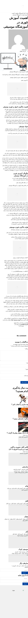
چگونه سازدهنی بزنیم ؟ (20, 419)
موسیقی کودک (23, 549)
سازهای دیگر (24, 563)
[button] (14, 327)
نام (27, 363)
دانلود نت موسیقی (17, 601)
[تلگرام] (16, 611)
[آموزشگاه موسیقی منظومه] (23, 6)
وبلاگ (21, 603)
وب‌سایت (26, 375)
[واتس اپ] (12, 611)
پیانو (26, 486)
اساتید (8, 601)
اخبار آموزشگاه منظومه (20, 13)
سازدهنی (25, 467)
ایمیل (26, 369)
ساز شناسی (8, 599)
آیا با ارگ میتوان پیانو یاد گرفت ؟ (17, 433)
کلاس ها (15, 599)
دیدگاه (26, 348)
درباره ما (15, 603)
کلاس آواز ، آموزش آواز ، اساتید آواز (20, 534)
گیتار (26, 501)
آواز (27, 531)
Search (26, 567)
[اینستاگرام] (14, 611)
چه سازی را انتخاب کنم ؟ (19, 404)
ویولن (26, 516)
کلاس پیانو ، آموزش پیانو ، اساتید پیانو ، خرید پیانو (17, 488)
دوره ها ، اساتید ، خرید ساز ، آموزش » (20, 565)
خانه (27, 13)
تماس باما (8, 603)
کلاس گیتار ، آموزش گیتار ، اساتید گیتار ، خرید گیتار (17, 503)
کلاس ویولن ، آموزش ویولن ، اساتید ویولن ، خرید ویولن (16, 519)
